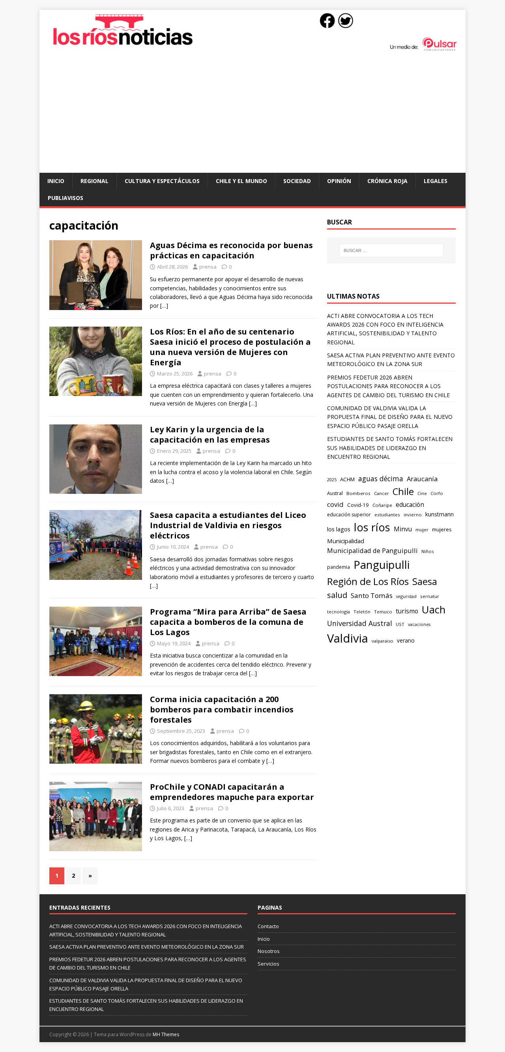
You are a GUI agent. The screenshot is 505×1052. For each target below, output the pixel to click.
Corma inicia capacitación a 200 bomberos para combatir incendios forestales (222, 709)
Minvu (403, 529)
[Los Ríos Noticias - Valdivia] (252, 50)
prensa (208, 266)
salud (337, 595)
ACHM (347, 479)
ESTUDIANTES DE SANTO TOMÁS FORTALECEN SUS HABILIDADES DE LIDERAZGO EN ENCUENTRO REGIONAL (390, 447)
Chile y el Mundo (241, 181)
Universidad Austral (359, 623)
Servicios (268, 963)
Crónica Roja (387, 181)
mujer (421, 530)
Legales (435, 181)
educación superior (349, 514)
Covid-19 (358, 504)
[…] (164, 305)
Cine (422, 493)
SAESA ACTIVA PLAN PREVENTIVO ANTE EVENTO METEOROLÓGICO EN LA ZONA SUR (146, 946)
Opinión (339, 181)
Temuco (383, 612)
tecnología (338, 612)
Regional (94, 181)
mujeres (442, 529)
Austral (335, 493)
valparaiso (382, 641)
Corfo (436, 493)
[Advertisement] (252, 113)
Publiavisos (65, 198)
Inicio (55, 181)
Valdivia (347, 638)
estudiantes (387, 515)
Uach (433, 609)
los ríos (372, 527)
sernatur (429, 596)
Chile (403, 491)
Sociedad (297, 181)
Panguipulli (382, 564)
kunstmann (439, 514)
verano (406, 640)
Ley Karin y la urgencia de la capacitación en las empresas (210, 434)
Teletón (362, 612)
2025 (332, 479)
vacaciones (419, 624)
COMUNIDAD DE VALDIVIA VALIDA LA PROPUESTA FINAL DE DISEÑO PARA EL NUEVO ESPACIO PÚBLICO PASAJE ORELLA (390, 417)
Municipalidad (345, 541)
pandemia (338, 567)
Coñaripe (382, 505)
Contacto (268, 926)
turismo (407, 611)
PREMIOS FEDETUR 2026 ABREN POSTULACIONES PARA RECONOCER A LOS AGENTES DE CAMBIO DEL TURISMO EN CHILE (388, 386)
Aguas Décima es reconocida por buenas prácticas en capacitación (231, 250)
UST (400, 624)
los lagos (338, 529)
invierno (413, 515)
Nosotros (269, 951)
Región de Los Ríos (368, 581)
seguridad (406, 596)
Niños (427, 551)
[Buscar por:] (391, 250)
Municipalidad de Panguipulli (372, 550)
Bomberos (358, 493)
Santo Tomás (372, 595)
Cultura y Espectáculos (162, 181)
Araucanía (422, 478)
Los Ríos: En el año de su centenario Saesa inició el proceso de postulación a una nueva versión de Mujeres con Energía (230, 347)
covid (335, 504)
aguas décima (380, 478)
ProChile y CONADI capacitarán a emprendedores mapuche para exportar (232, 791)
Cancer (381, 493)
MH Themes (166, 1034)
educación (410, 505)
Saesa (424, 581)
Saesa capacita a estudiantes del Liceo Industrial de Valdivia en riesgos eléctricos (228, 525)
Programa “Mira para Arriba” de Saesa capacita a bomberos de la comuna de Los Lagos (228, 621)
